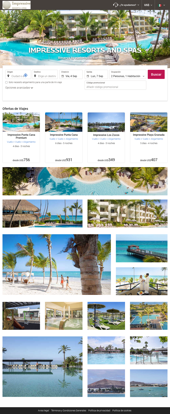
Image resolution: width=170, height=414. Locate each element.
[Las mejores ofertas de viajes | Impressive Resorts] (16, 5)
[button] (126, 5)
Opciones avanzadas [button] (18, 87)
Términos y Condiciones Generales (68, 410)
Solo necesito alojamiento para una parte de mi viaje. (35, 82)
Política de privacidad (99, 410)
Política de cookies (121, 410)
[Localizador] (25, 75)
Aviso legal (43, 410)
